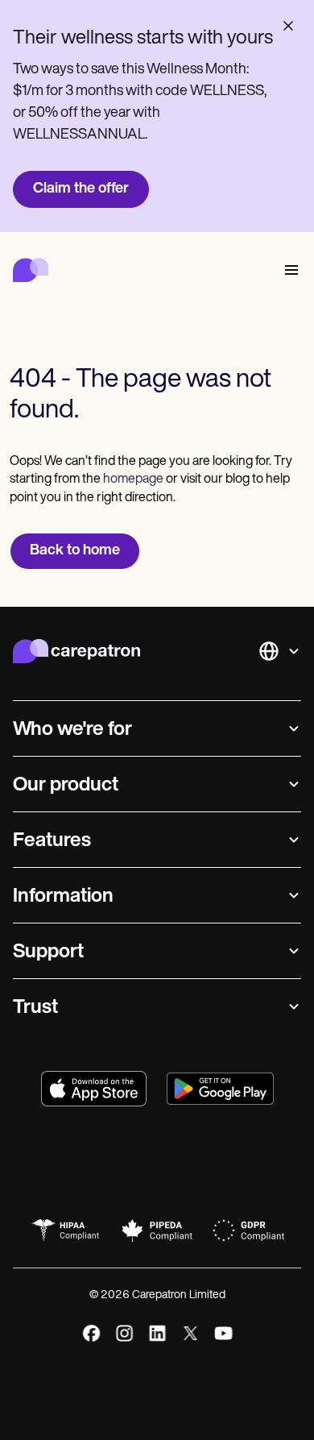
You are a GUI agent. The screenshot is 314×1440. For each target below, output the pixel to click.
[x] (190, 1333)
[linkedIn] (157, 1333)
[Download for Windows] (220, 1088)
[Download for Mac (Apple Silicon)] (93, 1088)
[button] (288, 270)
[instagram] (124, 1333)
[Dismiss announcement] (288, 26)
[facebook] (91, 1333)
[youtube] (223, 1333)
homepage (132, 479)
